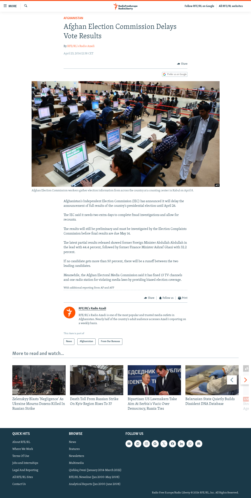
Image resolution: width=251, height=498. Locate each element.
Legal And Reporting (25, 470)
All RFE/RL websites (231, 6)
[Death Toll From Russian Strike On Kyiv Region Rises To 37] (96, 380)
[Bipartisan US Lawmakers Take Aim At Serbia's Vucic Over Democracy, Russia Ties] (154, 380)
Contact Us (19, 484)
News (72, 442)
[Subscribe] (198, 443)
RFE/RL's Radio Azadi (81, 46)
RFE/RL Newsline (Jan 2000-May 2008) (94, 477)
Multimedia (76, 463)
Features (74, 449)
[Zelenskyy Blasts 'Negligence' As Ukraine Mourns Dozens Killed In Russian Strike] (39, 380)
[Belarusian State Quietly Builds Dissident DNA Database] (212, 380)
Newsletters (76, 456)
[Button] (182, 64)
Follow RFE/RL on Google (199, 6)
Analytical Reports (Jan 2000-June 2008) (95, 484)
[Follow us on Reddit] (137, 443)
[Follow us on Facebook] (172, 443)
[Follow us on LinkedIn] (181, 443)
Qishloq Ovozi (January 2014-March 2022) (95, 470)
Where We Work (22, 449)
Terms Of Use (20, 456)
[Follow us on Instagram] (146, 443)
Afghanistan (73, 18)
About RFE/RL (21, 442)
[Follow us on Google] (155, 443)
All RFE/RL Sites (22, 477)
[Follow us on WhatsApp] (190, 443)
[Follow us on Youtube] (129, 443)
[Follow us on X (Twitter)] (163, 443)
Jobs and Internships (25, 463)
